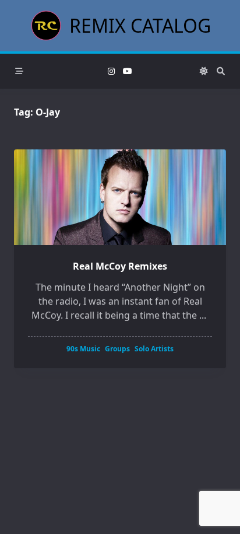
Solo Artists (154, 349)
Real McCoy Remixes (120, 266)
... (202, 315)
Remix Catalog (140, 25)
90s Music (83, 349)
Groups (117, 349)
